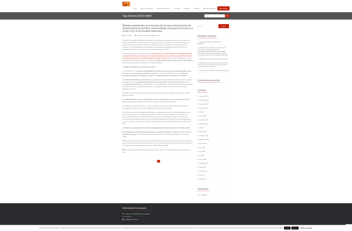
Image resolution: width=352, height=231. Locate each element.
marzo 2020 (202, 159)
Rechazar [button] (295, 228)
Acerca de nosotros (147, 8)
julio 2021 (202, 128)
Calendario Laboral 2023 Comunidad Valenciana (213, 70)
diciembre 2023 (203, 104)
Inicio (135, 8)
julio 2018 (202, 175)
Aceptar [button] (287, 228)
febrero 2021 (203, 132)
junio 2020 (202, 147)
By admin (157, 35)
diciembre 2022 (203, 108)
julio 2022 (202, 112)
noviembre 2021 (204, 124)
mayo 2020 (202, 151)
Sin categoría (203, 195)
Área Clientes (223, 8)
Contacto (196, 8)
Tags (125, 150)
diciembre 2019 (203, 163)
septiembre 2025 (204, 96)
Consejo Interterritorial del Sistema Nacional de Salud (143, 150)
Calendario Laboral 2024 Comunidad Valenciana (213, 59)
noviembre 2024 (204, 100)
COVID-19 (162, 150)
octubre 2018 (203, 171)
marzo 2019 (202, 167)
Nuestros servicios (163, 8)
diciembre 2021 (203, 120)
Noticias (177, 8)
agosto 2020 (203, 143)
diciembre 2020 (203, 135)
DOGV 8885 (169, 150)
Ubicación (187, 8)
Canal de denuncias (209, 8)
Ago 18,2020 (128, 35)
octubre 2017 (203, 179)
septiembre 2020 (204, 139)
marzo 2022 (202, 116)
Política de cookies (306, 228)
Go (227, 16)
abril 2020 (202, 155)
